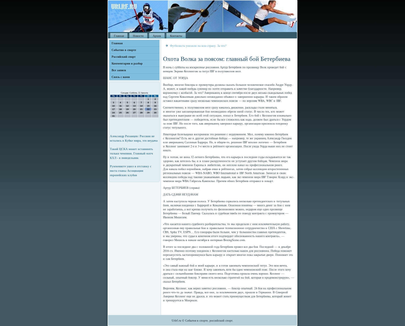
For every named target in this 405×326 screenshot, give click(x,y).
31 (113, 116)
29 (148, 112)
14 (141, 106)
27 (134, 112)
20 (134, 109)
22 (148, 109)
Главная (119, 36)
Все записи (119, 70)
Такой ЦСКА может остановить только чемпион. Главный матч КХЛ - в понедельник (131, 153)
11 (120, 106)
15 (148, 106)
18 (120, 109)
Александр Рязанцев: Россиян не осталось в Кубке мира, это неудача (134, 138)
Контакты (176, 36)
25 (120, 112)
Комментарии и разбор (127, 63)
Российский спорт (124, 56)
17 (113, 109)
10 (113, 106)
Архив (157, 36)
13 (134, 106)
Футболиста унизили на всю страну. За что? (198, 46)
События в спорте (124, 50)
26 (127, 112)
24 (113, 112)
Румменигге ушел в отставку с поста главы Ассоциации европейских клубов (130, 170)
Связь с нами (121, 77)
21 (141, 109)
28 (141, 112)
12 (127, 106)
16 (155, 106)
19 (127, 109)
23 (155, 109)
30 (155, 112)
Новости (138, 36)
